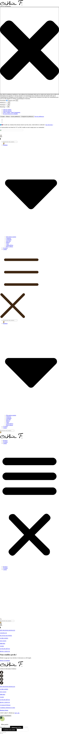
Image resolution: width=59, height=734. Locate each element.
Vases (7, 243)
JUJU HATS (3, 641)
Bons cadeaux (9, 246)
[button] (29, 50)
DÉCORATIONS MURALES (7, 630)
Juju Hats (8, 241)
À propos (5, 248)
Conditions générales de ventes (7, 707)
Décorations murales (11, 236)
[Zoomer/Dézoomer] (0, 732)
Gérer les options (7, 109)
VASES (2, 646)
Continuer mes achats (9, 729)
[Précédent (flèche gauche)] (0, 733)
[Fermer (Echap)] (5, 732)
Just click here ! (49, 124)
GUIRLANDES (4, 638)
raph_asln (17, 713)
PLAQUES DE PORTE (6, 635)
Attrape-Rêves (9, 245)
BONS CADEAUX (5, 651)
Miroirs (8, 242)
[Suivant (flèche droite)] (2, 733)
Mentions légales (4, 710)
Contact (5, 249)
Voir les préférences (15, 116)
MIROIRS (2, 643)
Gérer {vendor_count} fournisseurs (11, 112)
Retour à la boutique (16, 727)
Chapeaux (8, 238)
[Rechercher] (3, 143)
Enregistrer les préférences (27, 116)
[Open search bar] (1, 619)
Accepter (3, 116)
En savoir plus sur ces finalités (10, 113)
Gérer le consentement (6, 715)
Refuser (8, 116)
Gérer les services (7, 111)
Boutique (5, 440)
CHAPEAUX (3, 633)
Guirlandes (8, 239)
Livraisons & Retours (5, 705)
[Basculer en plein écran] (2, 732)
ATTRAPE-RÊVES (5, 648)
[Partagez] (3, 732)
